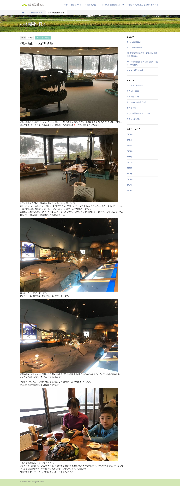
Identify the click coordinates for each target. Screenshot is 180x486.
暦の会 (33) (131, 108)
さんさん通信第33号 (135, 70)
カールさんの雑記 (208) (136, 102)
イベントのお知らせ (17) (137, 85)
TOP (66, 5)
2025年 (129, 140)
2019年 (129, 174)
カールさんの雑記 (43, 38)
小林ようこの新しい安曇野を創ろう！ (142, 5)
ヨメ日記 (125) (133, 97)
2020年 (129, 168)
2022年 (129, 157)
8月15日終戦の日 (134, 42)
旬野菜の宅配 (76, 5)
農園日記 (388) (133, 91)
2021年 (129, 162)
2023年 (129, 151)
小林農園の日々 (91, 5)
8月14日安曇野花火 (135, 47)
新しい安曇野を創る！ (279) (138, 113)
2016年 (129, 190)
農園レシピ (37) (133, 119)
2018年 (129, 179)
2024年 (129, 145)
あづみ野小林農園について (113, 5)
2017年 (129, 185)
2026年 (129, 134)
